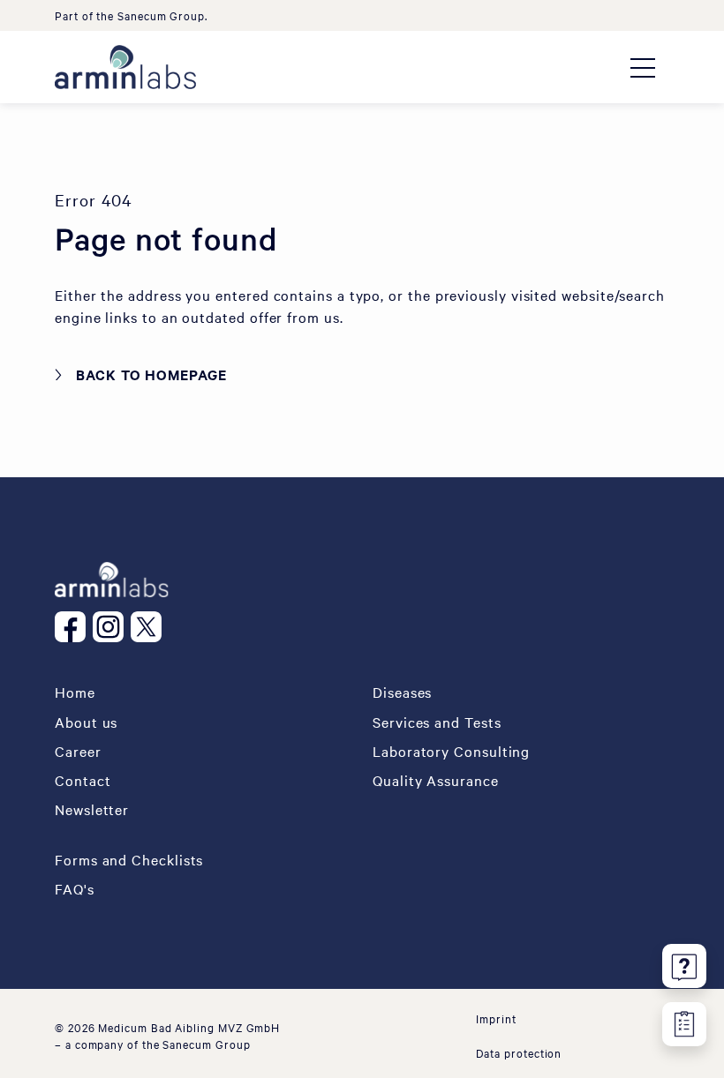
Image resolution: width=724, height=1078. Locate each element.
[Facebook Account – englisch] (74, 626)
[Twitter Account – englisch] (150, 626)
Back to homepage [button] (151, 374)
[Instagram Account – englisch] (112, 626)
